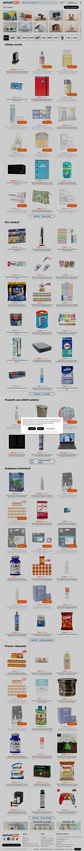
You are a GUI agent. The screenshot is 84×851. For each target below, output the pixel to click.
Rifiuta (40, 428)
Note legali (41, 431)
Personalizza (51, 428)
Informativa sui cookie (31, 431)
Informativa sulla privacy (52, 431)
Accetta (32, 428)
